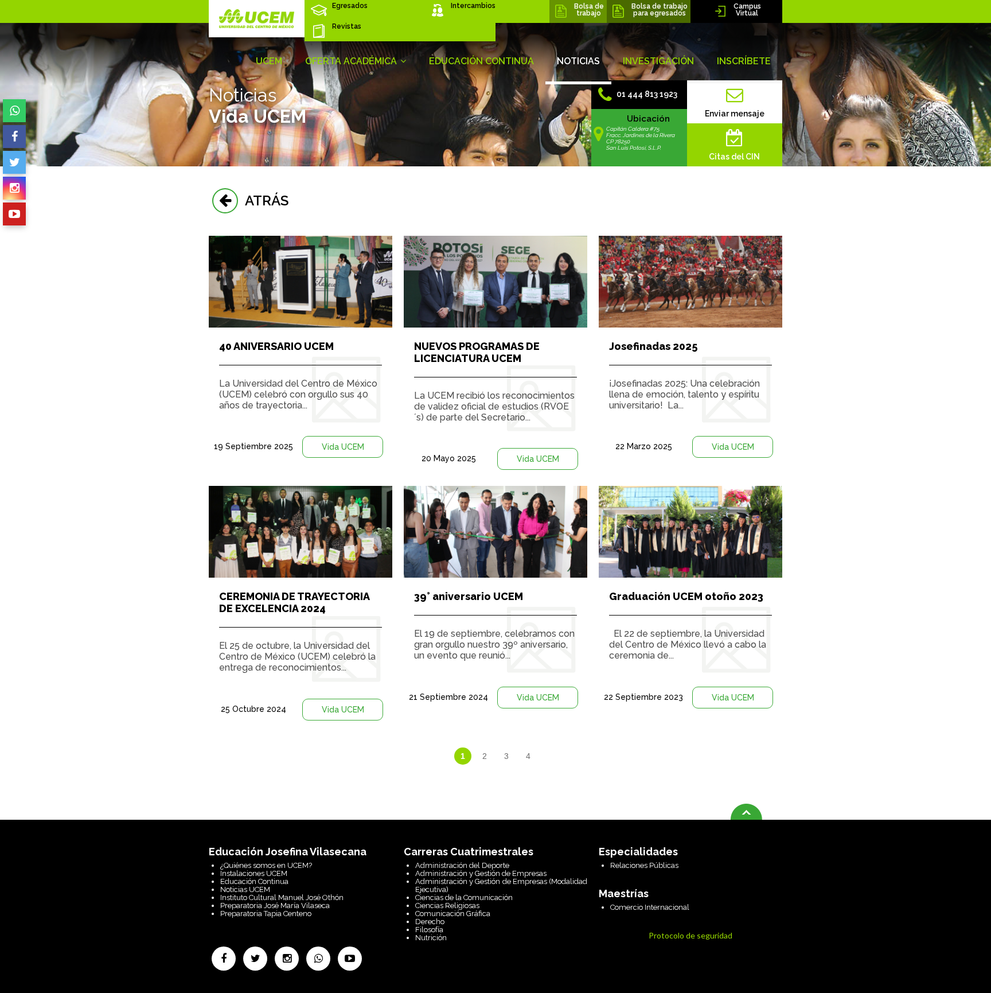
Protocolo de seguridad (690, 935)
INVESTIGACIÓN (658, 61)
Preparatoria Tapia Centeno (265, 913)
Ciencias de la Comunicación (464, 897)
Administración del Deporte (462, 865)
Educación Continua (254, 881)
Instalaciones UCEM (253, 873)
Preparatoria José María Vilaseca (275, 905)
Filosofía (429, 929)
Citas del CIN (734, 156)
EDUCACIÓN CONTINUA (481, 61)
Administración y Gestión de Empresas (481, 873)
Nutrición (431, 937)
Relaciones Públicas (644, 865)
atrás (263, 200)
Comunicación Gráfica (452, 913)
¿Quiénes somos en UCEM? (266, 865)
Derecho (429, 921)
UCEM (269, 61)
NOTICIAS (578, 61)
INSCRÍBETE (744, 61)
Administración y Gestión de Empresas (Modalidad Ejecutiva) (501, 885)
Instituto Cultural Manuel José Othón (282, 897)
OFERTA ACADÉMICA (352, 61)
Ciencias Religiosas (447, 905)
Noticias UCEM (245, 889)
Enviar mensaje (734, 113)
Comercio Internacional (649, 907)
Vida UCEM (343, 446)
